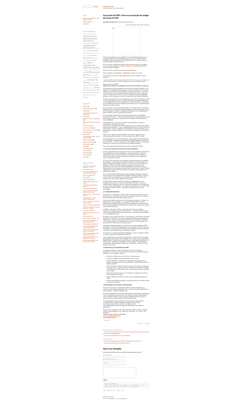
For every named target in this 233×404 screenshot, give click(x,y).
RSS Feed (109, 390)
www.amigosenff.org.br (109, 317)
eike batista (87, 58)
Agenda (85, 106)
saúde (96, 88)
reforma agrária (93, 85)
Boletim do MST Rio (108, 6)
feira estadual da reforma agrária (91, 65)
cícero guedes (93, 51)
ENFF (108, 320)
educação (93, 55)
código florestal (87, 53)
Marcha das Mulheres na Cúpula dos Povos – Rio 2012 (91, 207)
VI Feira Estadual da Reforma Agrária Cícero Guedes (90, 227)
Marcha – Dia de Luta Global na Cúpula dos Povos (91, 202)
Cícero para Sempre (88, 169)
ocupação (85, 80)
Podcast (85, 146)
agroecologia (90, 38)
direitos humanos (95, 53)
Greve (84, 72)
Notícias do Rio (87, 144)
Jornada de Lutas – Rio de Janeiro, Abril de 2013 (89, 198)
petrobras (93, 82)
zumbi (88, 95)
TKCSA (94, 90)
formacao (96, 70)
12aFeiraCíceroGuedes (88, 33)
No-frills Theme (123, 398)
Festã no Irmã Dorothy (88, 179)
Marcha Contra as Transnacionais (91, 205)
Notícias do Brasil (87, 140)
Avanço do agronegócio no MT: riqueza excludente (117, 335)
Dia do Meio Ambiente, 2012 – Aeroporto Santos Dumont (91, 172)
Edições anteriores (87, 22)
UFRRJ (98, 90)
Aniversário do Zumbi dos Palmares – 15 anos (89, 166)
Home (104, 390)
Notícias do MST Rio (88, 142)
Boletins (85, 116)
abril (94, 33)
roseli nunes (91, 87)
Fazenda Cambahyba (88, 128)
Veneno (85, 157)
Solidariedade (86, 153)
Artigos (85, 111)
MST (92, 77)
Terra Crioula (86, 155)
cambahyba (94, 43)
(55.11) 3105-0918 (113, 314)
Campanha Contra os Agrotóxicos (91, 118)
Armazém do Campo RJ (89, 109)
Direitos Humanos (87, 125)
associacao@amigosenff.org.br (128, 70)
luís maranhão (94, 75)
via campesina (88, 92)
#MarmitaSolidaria (89, 31)
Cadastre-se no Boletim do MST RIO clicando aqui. (91, 19)
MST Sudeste (86, 132)
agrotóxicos (88, 41)
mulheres (96, 77)
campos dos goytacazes (89, 46)
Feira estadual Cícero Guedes (90, 130)
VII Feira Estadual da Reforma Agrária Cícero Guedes (90, 230)
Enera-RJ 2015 (86, 177)
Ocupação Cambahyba (88, 210)
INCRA (89, 72)
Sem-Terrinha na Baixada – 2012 (91, 218)
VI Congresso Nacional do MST (90, 224)
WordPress (112, 398)
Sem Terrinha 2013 (88, 216)
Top (122, 390)
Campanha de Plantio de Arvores (91, 122)
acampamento (90, 36)
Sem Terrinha (87, 90)
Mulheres (85, 134)
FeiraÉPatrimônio (86, 70)
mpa (89, 77)
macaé (85, 77)
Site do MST (86, 24)
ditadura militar (86, 55)
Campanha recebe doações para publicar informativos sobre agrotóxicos (122, 341)
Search (118, 390)
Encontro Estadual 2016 (89, 175)
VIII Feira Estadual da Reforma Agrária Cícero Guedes (91, 234)
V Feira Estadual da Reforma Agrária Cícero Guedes (90, 221)
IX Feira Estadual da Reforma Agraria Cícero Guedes (90, 191)
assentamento (87, 43)
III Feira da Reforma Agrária (90, 188)
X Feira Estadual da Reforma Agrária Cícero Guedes (90, 237)
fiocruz (92, 70)
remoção (86, 88)
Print (114, 390)
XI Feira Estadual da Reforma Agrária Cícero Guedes (90, 241)
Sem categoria (86, 148)
